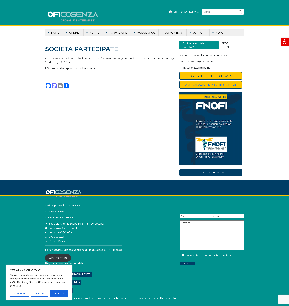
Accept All (59, 293)
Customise (19, 293)
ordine (74, 32)
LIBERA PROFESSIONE (210, 172)
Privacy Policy (57, 241)
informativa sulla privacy (219, 255)
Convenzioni (174, 32)
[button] (285, 42)
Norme (94, 32)
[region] (39, 282)
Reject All (40, 293)
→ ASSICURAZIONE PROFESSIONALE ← (211, 84)
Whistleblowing (58, 257)
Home (55, 32)
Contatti (199, 32)
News (219, 32)
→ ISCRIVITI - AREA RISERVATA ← (211, 75)
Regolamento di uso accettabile (64, 263)
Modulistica (146, 32)
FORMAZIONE (118, 32)
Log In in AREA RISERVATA (186, 12)
